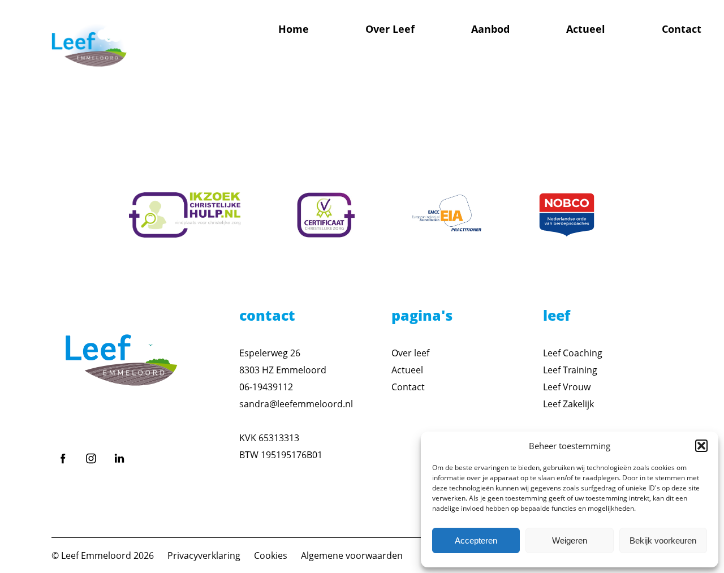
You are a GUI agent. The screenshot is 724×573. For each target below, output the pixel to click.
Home (293, 29)
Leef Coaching (572, 353)
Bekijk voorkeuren (663, 540)
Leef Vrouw (567, 387)
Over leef (410, 353)
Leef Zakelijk (568, 404)
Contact (681, 29)
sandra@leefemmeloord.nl (296, 404)
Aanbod (490, 29)
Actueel (585, 29)
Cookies (270, 555)
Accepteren (476, 540)
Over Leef (390, 29)
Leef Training (570, 370)
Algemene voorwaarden (352, 555)
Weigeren (569, 540)
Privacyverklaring (203, 555)
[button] (701, 445)
